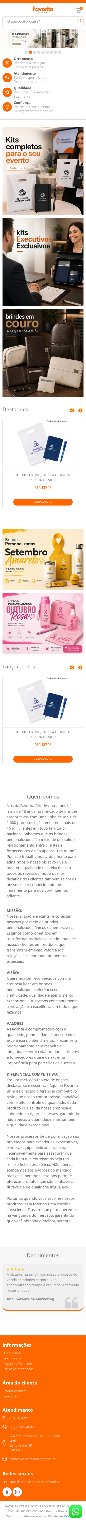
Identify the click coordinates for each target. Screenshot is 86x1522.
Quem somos (12, 1353)
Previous (72, 410)
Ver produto (43, 501)
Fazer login (10, 1396)
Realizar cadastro (15, 1391)
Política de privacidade (18, 1369)
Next (80, 410)
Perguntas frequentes (18, 1364)
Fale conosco (12, 1358)
